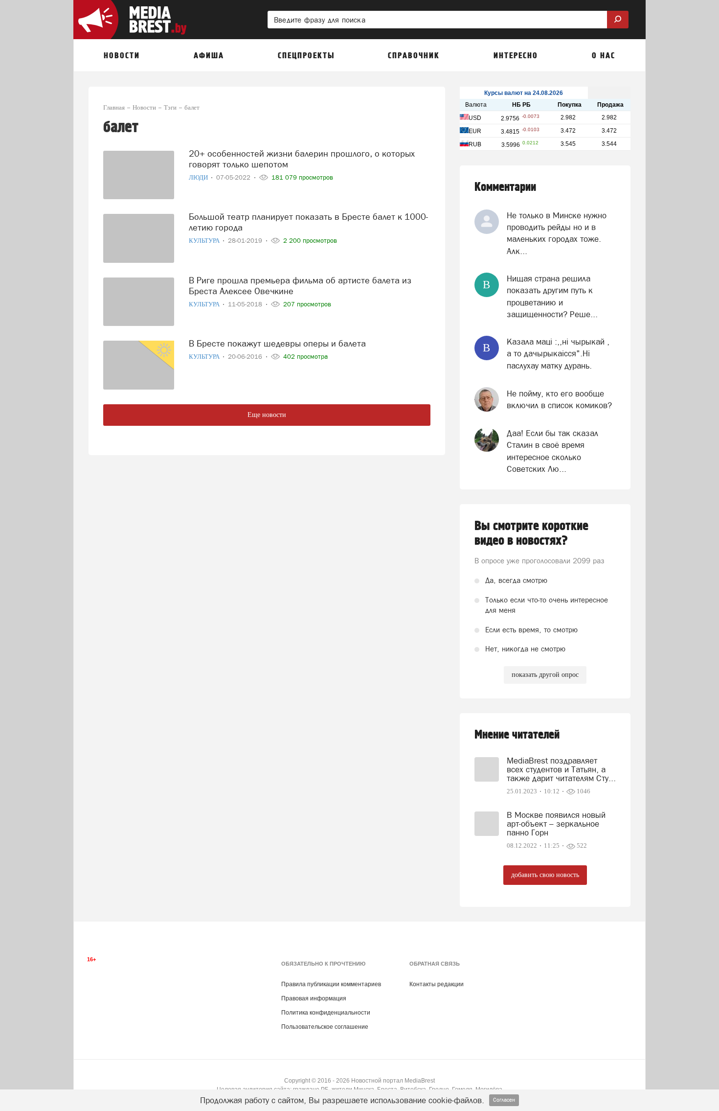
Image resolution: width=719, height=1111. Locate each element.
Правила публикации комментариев (331, 984)
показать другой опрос (545, 674)
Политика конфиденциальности (325, 1012)
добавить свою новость (545, 875)
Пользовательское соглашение (324, 1026)
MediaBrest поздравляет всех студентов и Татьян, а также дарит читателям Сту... (561, 769)
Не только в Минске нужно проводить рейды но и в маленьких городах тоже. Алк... (557, 233)
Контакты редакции (436, 984)
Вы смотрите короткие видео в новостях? (531, 533)
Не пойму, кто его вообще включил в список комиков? (559, 399)
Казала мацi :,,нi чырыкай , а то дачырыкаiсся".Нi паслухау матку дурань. (558, 353)
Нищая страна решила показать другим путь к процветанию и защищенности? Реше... (552, 296)
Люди (199, 177)
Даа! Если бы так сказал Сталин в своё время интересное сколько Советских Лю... (552, 451)
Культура (205, 240)
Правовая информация (313, 998)
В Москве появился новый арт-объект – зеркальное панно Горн (556, 823)
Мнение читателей (517, 735)
